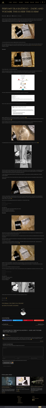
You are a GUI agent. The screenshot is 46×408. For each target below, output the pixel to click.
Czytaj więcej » (18, 391)
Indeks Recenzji (19, 397)
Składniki (27, 2)
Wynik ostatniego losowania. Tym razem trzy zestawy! (22, 387)
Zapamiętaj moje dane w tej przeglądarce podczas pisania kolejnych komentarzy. (15, 360)
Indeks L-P (19, 400)
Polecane (32, 2)
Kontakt (37, 2)
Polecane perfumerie (35, 398)
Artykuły (15, 2)
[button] (40, 2)
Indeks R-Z (19, 401)
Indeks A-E (19, 398)
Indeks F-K (19, 399)
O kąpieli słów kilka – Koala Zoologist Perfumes (7, 387)
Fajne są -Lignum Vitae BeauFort (37, 386)
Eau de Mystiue (39, 45)
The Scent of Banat (34, 45)
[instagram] (34, 399)
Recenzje (21, 2)
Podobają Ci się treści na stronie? (13, 303)
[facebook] (33, 399)
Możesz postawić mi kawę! (10, 305)
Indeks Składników (20, 402)
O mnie (10, 2)
